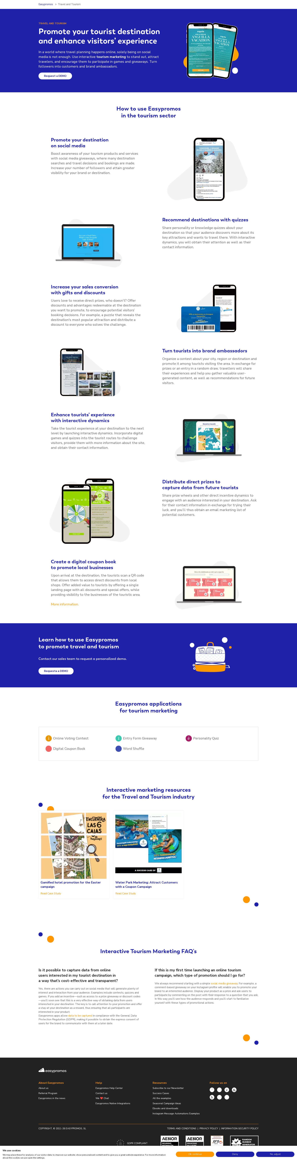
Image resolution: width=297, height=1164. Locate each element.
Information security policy (239, 1128)
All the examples (162, 1098)
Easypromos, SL (76, 1128)
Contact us (101, 1093)
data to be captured (80, 1016)
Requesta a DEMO (56, 671)
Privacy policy (209, 1128)
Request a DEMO (55, 76)
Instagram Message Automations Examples (176, 1113)
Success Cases (161, 1093)
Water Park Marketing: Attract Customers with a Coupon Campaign (146, 884)
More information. (65, 604)
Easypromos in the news (51, 1098)
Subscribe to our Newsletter (168, 1088)
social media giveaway (224, 983)
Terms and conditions (181, 1128)
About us (43, 1088)
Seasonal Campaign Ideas (167, 1103)
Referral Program (47, 1093)
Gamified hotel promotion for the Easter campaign (71, 884)
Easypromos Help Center (109, 1088)
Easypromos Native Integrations (113, 1103)
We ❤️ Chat (102, 1098)
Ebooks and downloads (165, 1108)
